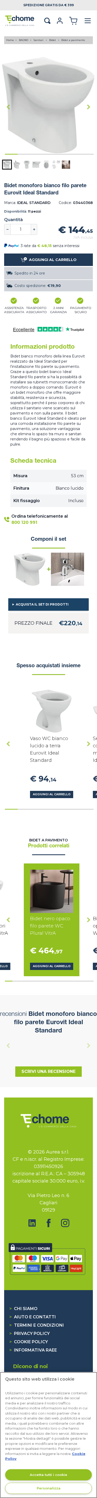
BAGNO (24, 40)
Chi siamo (23, 1308)
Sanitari (39, 40)
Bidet (53, 40)
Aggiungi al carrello (52, 794)
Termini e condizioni (36, 1325)
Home (10, 40)
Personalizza (49, 1488)
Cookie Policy (28, 1341)
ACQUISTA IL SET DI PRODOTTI (42, 604)
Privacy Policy (29, 1333)
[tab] (11, 154)
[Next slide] (89, 107)
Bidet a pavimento (73, 40)
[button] (7, 165)
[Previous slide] (8, 1046)
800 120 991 (24, 522)
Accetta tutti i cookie (48, 1475)
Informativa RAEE (33, 1350)
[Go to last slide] (8, 107)
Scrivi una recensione (48, 1071)
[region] (48, 1435)
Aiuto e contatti (32, 1316)
